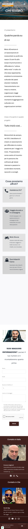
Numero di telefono (7, 385)
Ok (22, 526)
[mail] (14, 476)
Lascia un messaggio (7, 393)
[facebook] (11, 476)
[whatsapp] (15, 519)
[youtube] (12, 519)
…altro (11, 471)
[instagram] (9, 519)
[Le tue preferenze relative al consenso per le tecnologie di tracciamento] (2, 527)
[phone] (17, 476)
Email (3, 376)
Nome (3, 368)
